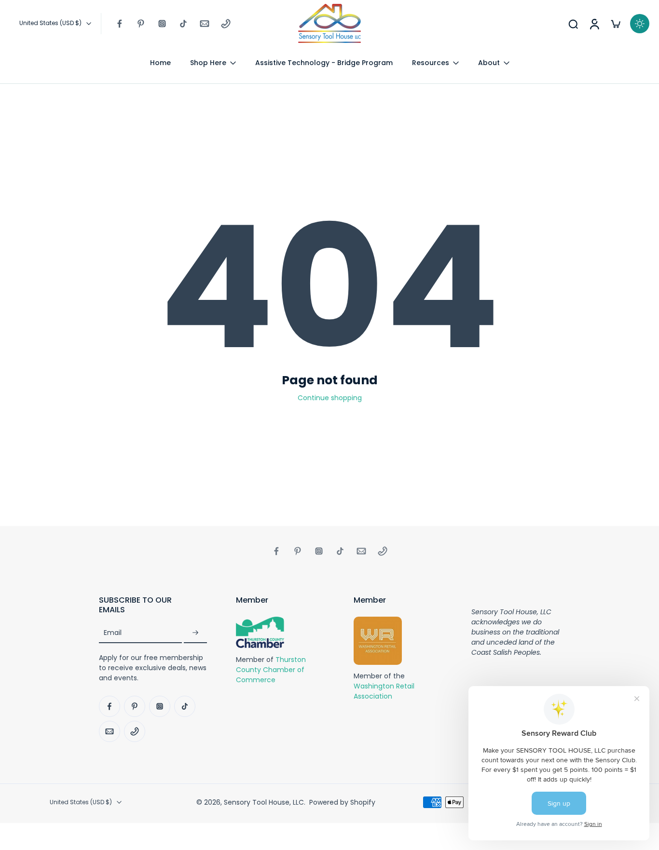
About (489, 62)
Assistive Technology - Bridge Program (324, 62)
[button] (153, 605)
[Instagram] (162, 23)
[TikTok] (183, 23)
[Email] (204, 23)
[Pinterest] (140, 23)
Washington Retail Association (384, 692)
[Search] (573, 23)
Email (113, 633)
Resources (430, 62)
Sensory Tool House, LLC (264, 802)
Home (160, 62)
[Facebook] (119, 23)
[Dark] (639, 23)
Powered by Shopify (342, 802)
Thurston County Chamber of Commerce (271, 670)
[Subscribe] (195, 633)
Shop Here (208, 62)
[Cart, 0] (615, 23)
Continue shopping (330, 398)
